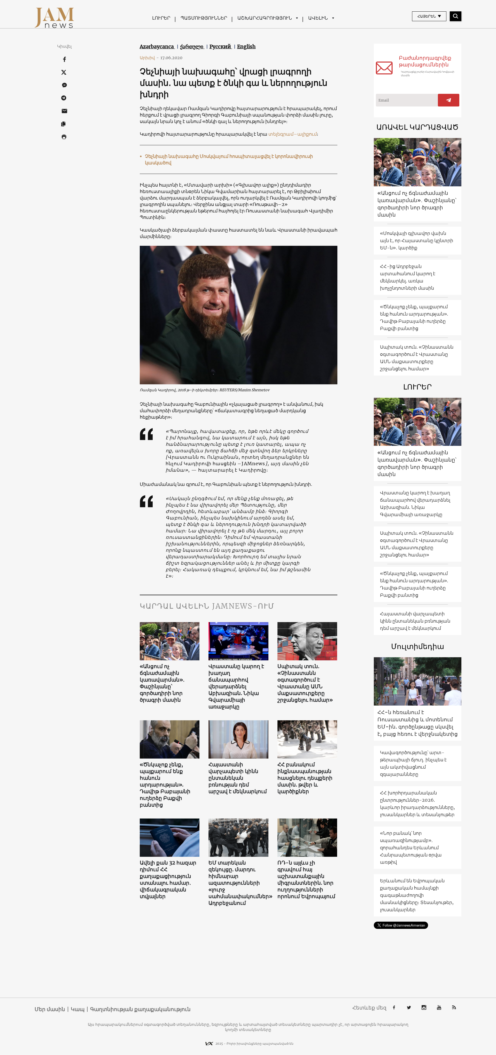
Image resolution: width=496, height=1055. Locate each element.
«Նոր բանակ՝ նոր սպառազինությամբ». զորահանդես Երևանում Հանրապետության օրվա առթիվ (411, 847)
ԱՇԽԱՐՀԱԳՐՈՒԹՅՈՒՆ (264, 18)
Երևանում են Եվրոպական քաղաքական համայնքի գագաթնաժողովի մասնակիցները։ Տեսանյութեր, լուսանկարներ (417, 895)
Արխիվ (149, 57)
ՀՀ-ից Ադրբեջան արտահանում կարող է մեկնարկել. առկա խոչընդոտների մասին (407, 277)
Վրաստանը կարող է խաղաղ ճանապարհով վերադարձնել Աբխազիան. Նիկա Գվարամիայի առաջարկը (236, 686)
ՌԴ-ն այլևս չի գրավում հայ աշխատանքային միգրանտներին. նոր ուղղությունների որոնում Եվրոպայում (306, 879)
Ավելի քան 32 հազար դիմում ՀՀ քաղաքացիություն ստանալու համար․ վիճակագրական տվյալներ (168, 879)
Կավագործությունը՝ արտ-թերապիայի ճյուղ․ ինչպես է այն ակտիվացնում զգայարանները (413, 763)
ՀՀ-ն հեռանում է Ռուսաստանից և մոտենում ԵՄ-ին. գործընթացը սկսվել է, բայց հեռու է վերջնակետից (417, 723)
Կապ (77, 1009)
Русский (221, 46)
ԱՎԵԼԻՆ (318, 18)
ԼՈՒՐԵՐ (161, 18)
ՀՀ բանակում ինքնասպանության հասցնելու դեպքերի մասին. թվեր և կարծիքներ (304, 777)
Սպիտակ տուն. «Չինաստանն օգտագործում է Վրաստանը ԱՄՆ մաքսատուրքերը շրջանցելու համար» (305, 683)
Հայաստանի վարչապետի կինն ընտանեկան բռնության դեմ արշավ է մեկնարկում (237, 777)
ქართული (192, 46)
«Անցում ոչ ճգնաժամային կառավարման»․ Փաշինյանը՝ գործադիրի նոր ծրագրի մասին (162, 683)
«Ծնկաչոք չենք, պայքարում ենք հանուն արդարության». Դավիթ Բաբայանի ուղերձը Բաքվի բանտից (165, 784)
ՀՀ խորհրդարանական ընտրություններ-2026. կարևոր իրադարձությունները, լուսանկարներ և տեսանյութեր (417, 803)
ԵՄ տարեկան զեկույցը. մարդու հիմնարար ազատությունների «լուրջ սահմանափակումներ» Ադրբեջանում (238, 882)
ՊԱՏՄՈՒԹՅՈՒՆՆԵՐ (204, 18)
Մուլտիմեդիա (417, 646)
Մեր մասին (50, 1009)
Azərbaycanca (157, 46)
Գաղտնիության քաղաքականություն (140, 1009)
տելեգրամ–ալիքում (292, 134)
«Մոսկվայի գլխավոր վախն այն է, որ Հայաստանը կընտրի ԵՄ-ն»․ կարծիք (416, 240)
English (246, 46)
